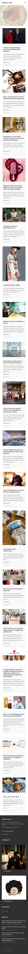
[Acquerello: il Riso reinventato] (14, 527)
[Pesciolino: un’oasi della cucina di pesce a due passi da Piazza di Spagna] (14, 124)
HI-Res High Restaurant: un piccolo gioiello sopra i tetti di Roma (13, 451)
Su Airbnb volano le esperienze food (10, 227)
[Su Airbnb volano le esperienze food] (14, 215)
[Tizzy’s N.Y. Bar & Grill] (14, 785)
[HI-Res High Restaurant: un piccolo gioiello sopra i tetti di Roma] (14, 438)
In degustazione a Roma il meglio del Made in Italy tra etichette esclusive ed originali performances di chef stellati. (13, 673)
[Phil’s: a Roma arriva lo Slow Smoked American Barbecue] (14, 81)
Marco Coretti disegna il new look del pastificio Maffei (13, 715)
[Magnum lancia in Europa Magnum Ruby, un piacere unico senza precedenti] (14, 170)
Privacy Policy (5, 834)
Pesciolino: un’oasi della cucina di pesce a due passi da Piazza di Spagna (13, 138)
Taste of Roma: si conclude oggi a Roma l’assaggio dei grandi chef (13, 630)
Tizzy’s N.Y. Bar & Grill (11, 797)
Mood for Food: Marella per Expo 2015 (13, 590)
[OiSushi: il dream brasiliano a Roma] (14, 309)
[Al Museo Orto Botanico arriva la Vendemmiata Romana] (14, 36)
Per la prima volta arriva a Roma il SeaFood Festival (12, 362)
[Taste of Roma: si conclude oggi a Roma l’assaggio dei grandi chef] (14, 616)
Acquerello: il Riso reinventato (9, 550)
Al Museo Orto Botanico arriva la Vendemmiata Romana (12, 49)
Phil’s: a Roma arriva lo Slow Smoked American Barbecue (13, 98)
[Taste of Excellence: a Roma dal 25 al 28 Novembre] (14, 479)
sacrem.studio (9, 831)
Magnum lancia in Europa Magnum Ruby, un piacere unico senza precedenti (12, 187)
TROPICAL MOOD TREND (11, 285)
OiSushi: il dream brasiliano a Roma (13, 322)
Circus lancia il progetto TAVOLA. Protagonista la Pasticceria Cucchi (12, 410)
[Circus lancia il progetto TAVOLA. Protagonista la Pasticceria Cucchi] (14, 392)
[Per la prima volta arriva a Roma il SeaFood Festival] (14, 349)
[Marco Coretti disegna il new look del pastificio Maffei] (14, 702)
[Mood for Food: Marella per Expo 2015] (14, 577)
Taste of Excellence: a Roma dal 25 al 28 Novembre (13, 491)
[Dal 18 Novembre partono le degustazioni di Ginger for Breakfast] (14, 743)
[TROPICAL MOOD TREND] (14, 263)
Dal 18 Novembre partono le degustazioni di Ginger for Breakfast (13, 757)
